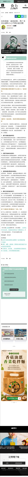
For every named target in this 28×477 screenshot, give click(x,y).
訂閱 (7, 463)
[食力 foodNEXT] (14, 7)
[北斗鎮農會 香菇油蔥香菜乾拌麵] (14, 375)
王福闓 (14, 25)
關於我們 (3, 468)
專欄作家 (11, 12)
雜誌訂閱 (18, 468)
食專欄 (6, 12)
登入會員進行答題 (14, 289)
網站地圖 (25, 468)
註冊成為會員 (18, 463)
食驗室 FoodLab (7, 1)
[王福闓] (3, 27)
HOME (2, 12)
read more (7, 294)
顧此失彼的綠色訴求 (9, 281)
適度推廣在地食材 (8, 285)
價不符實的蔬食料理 (9, 273)
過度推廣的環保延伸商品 (10, 277)
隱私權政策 (10, 468)
